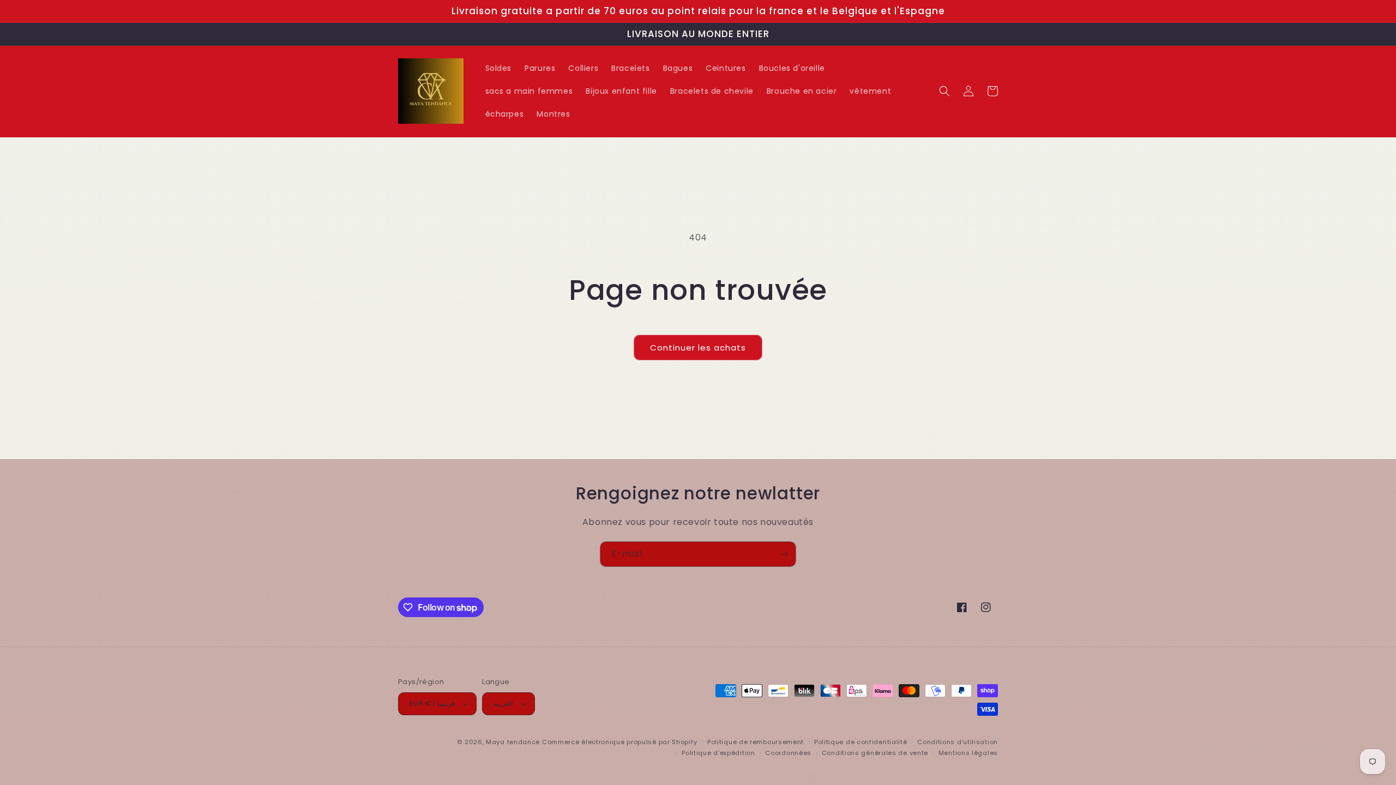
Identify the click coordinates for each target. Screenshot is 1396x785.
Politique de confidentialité (860, 742)
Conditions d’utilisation (957, 742)
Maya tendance (514, 742)
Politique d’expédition (718, 752)
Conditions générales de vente (875, 752)
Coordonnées (788, 752)
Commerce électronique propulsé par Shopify (619, 742)
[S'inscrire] (784, 554)
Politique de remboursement (755, 742)
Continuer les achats (698, 347)
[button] (944, 91)
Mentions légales (968, 752)
